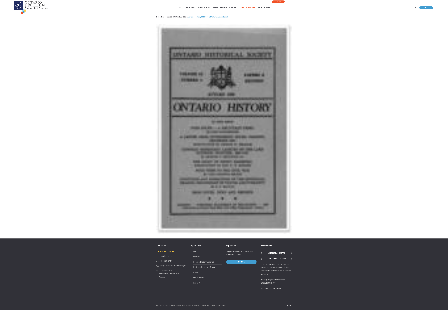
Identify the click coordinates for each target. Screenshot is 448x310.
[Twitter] (290, 306)
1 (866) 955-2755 (165, 256)
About (195, 251)
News (195, 272)
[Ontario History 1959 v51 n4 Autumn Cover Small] (224, 129)
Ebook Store (198, 277)
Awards (196, 256)
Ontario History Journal (203, 261)
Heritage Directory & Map (204, 267)
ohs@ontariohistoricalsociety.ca (173, 265)
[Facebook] (287, 306)
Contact (196, 282)
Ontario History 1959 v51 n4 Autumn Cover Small (208, 17)
